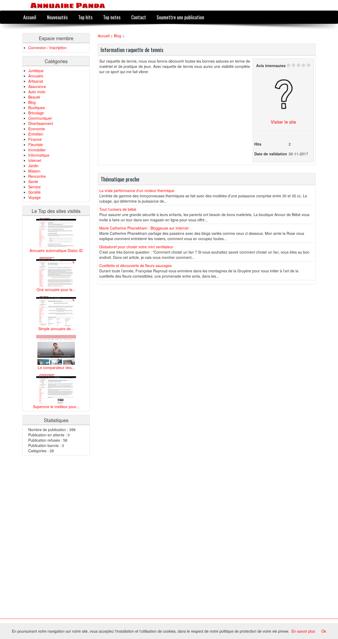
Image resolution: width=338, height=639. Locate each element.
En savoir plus (303, 631)
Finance (35, 139)
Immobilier (37, 149)
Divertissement (40, 123)
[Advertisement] (43, 538)
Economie (36, 128)
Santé (33, 181)
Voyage (34, 197)
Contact (138, 17)
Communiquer (40, 118)
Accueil (29, 17)
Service (34, 186)
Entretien (35, 134)
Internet (34, 160)
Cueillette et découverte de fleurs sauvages (135, 265)
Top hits (85, 17)
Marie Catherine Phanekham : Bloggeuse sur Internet (144, 228)
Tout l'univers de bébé (117, 209)
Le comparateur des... (56, 367)
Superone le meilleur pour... (56, 406)
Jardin (33, 165)
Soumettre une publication (180, 17)
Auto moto (36, 91)
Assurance (37, 86)
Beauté (34, 97)
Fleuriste (35, 144)
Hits (257, 144)
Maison (34, 171)
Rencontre (37, 176)
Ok (323, 631)
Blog (32, 102)
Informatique (38, 155)
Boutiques (36, 107)
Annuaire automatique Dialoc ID (56, 250)
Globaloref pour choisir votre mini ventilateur (136, 246)
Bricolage (36, 112)
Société (34, 192)
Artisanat (35, 81)
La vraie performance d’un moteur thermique (136, 190)
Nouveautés (57, 17)
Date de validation (270, 153)
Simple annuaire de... (56, 328)
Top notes (111, 17)
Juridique (36, 70)
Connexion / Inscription (47, 47)
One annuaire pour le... (56, 289)
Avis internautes (271, 65)
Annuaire (35, 75)
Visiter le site (283, 122)
